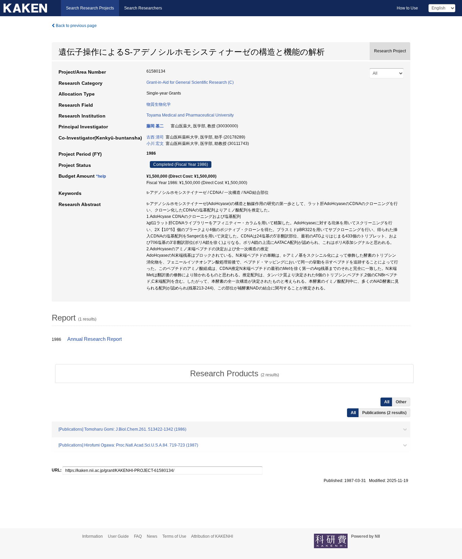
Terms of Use (174, 536)
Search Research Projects (90, 8)
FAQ (138, 536)
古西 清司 (155, 137)
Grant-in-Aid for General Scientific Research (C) (190, 82)
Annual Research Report (94, 339)
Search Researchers (143, 8)
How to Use (407, 8)
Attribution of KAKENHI (212, 536)
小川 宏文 (155, 143)
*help (101, 176)
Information (92, 536)
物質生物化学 (158, 104)
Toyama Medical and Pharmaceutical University (190, 115)
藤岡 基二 (155, 126)
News (152, 536)
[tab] (234, 373)
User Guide (118, 536)
